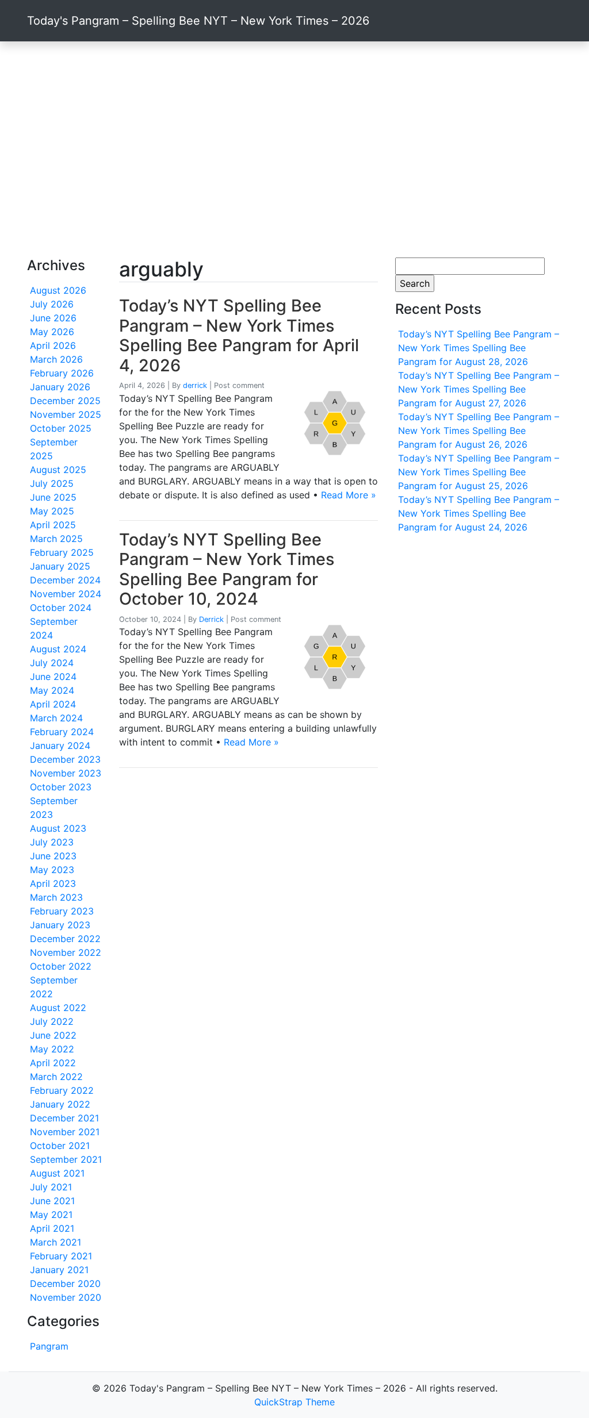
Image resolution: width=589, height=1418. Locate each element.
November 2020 (65, 1297)
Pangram (49, 1346)
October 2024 (60, 607)
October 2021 (60, 1145)
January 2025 (60, 566)
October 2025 (60, 428)
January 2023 (60, 925)
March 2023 (56, 897)
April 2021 (52, 1228)
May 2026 (52, 331)
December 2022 (65, 938)
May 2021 (51, 1214)
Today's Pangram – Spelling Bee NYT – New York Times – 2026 (198, 21)
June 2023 (53, 856)
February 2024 (62, 731)
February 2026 (62, 373)
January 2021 (59, 1269)
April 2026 (53, 345)
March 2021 (55, 1242)
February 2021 (61, 1256)
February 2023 (62, 911)
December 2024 (65, 580)
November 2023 (65, 773)
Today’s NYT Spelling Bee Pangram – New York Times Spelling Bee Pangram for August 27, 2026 (478, 389)
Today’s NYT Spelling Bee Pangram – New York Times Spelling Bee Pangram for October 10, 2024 (226, 569)
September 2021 (66, 1159)
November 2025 (65, 414)
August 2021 (57, 1173)
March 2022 (56, 1076)
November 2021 (65, 1132)
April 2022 (53, 1063)
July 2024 (52, 662)
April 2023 (53, 883)
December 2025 (65, 400)
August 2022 (58, 1007)
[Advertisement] (294, 149)
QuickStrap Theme (294, 1402)
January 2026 (60, 387)
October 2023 (60, 787)
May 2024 (52, 690)
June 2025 (53, 497)
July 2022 (52, 1021)
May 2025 (52, 511)
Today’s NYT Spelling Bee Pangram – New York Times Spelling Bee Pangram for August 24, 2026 (478, 513)
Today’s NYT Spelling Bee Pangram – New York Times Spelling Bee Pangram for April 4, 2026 (239, 335)
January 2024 (60, 745)
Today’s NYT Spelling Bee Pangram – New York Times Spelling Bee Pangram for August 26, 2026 (478, 430)
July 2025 (52, 483)
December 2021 (64, 1118)
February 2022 (62, 1090)
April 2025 (53, 525)
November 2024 (65, 594)
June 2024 (53, 676)
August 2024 (58, 649)
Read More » (348, 495)
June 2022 (53, 1035)
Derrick (211, 619)
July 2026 (52, 304)
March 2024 (56, 718)
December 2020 (65, 1283)
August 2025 (58, 469)
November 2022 (65, 952)
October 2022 (60, 966)
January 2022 (60, 1104)
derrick (195, 385)
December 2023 (65, 759)
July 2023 (52, 842)
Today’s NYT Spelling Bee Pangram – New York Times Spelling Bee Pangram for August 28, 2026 (478, 347)
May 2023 (52, 869)
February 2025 (62, 552)
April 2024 (53, 704)
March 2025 (56, 538)
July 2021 (51, 1187)
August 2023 (58, 828)
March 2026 (56, 359)
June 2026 (53, 318)
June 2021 (52, 1200)
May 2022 (52, 1049)
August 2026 (58, 290)
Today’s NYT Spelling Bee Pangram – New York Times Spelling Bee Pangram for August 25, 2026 (478, 471)
